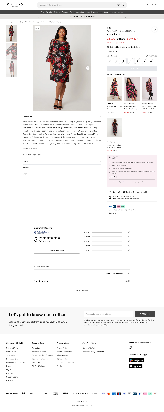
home (8, 22)
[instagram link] (130, 347)
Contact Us (36, 348)
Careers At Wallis (88, 348)
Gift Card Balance (38, 366)
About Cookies (63, 355)
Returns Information (39, 362)
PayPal (8, 370)
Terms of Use (62, 359)
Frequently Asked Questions (42, 355)
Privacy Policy (62, 348)
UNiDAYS (9, 380)
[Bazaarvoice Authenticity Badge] (42, 232)
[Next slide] (125, 17)
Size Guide (10, 355)
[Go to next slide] (87, 68)
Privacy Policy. (103, 325)
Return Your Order (39, 352)
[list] (62, 68)
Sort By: (108, 273)
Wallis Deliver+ (11, 352)
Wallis (109, 28)
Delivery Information (39, 359)
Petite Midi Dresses (55, 22)
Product (60, 366)
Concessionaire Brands (66, 362)
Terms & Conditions (64, 352)
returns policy (136, 198)
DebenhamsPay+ (13, 359)
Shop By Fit (23, 22)
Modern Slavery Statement (93, 352)
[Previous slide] (38, 17)
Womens (15, 22)
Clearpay (10, 373)
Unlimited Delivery (13, 348)
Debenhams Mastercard (15, 362)
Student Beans (12, 377)
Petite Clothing (33, 22)
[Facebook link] (136, 347)
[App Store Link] (136, 363)
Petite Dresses (44, 22)
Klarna (8, 366)
